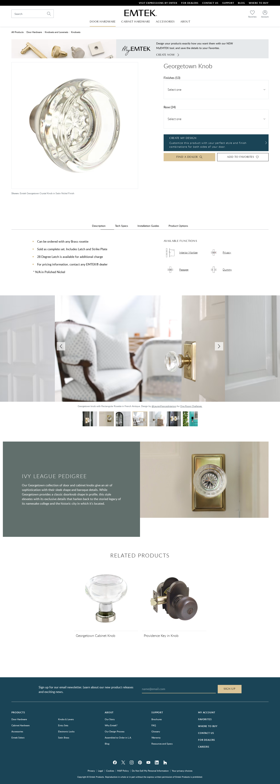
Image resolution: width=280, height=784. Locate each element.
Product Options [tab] (178, 226)
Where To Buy (259, 3)
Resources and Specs (162, 743)
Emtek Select (17, 737)
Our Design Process (114, 731)
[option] (140, 353)
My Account (206, 712)
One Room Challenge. (191, 406)
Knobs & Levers (66, 719)
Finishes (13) (172, 78)
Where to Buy (208, 726)
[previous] (61, 346)
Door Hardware (34, 32)
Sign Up (230, 689)
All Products (17, 32)
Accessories (17, 731)
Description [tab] (99, 226)
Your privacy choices (182, 770)
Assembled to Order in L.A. (118, 737)
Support (228, 3)
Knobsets (75, 32)
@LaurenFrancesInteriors (164, 406)
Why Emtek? (111, 725)
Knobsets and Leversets (56, 32)
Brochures (156, 719)
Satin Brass (63, 737)
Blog (241, 3)
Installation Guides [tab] (148, 226)
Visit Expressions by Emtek (158, 3)
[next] (219, 346)
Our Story (110, 719)
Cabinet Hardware (20, 725)
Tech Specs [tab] (121, 226)
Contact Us (210, 3)
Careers (203, 746)
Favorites (205, 719)
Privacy (91, 770)
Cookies (110, 770)
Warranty (156, 737)
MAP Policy (123, 770)
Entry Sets (63, 725)
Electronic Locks (66, 731)
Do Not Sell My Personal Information (150, 770)
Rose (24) (170, 107)
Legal (100, 770)
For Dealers (189, 3)
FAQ (153, 725)
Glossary (155, 731)
